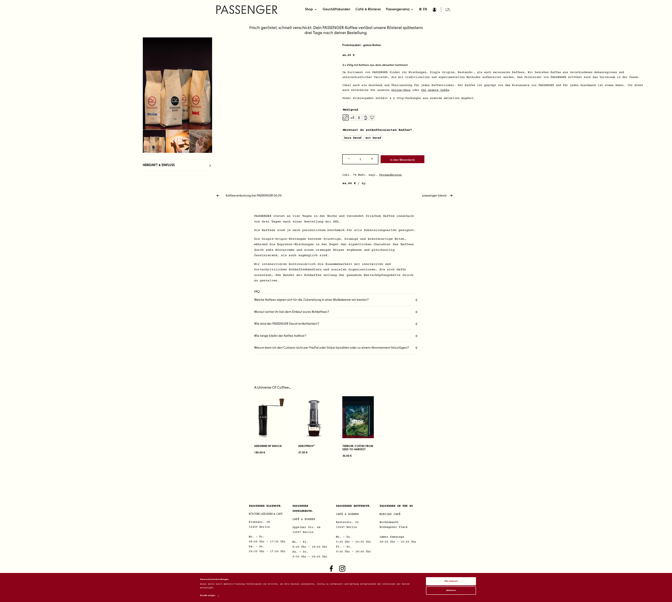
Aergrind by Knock (268, 446)
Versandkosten (390, 175)
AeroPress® (306, 446)
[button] (177, 83)
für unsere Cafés (435, 90)
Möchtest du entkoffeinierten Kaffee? (377, 130)
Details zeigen (207, 595)
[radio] (345, 117)
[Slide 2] (177, 141)
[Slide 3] (200, 141)
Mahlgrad (350, 110)
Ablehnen (451, 590)
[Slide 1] (154, 141)
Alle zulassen (451, 581)
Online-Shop (401, 90)
